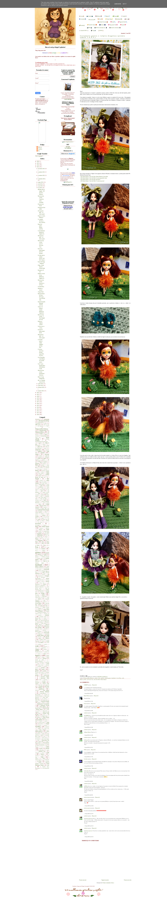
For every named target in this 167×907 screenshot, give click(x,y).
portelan (39, 666)
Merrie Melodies (40, 621)
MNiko (85, 749)
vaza (43, 752)
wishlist (40, 762)
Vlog (44, 758)
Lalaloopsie (44, 596)
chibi (36, 498)
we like (39, 761)
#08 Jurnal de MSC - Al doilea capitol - (41, 336)
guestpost (37, 556)
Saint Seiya (45, 699)
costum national (38, 512)
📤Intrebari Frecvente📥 (103, 22)
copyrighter (40, 511)
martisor (47, 615)
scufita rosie (45, 710)
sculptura (37, 712)
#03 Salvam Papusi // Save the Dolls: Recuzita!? (90, 179)
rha (39, 150)
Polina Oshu (40, 665)
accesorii (37, 435)
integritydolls (38, 578)
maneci (47, 608)
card (41, 485)
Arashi (39, 458)
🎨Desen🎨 (100, 19)
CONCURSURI (67, 99)
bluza (43, 471)
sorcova (45, 721)
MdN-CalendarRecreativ (45, 620)
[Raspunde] (94, 684)
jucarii (47, 581)
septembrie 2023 (41, 178)
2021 (38, 394)
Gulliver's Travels (45, 556)
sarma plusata (42, 706)
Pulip (40, 679)
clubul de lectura (46, 502)
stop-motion (40, 723)
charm (41, 496)
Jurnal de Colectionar (40, 585)
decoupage (37, 525)
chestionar (47, 496)
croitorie (44, 515)
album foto (40, 446)
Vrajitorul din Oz (38, 759)
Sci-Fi (39, 710)
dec (46, 522)
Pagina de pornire (105, 880)
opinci (46, 646)
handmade (114, 678)
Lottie (41, 605)
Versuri (42, 754)
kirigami (47, 589)
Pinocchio (42, 662)
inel (48, 574)
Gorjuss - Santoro (43, 555)
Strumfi (39, 725)
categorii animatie (46, 492)
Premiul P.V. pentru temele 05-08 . (41, 331)
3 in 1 (47, 426)
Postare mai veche (127, 880)
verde (47, 752)
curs (48, 518)
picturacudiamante (39, 661)
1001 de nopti (46, 424)
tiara (38, 740)
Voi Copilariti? (68, 148)
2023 (38, 166)
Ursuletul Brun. (41, 286)
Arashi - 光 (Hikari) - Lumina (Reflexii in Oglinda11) (41, 310)
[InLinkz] (68, 169)
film (43, 542)
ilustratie (43, 574)
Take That (40, 732)
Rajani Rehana (87, 695)
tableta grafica (39, 731)
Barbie (36, 465)
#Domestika (46, 419)
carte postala (42, 489)
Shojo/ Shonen (46, 717)
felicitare (40, 540)
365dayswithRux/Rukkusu (88, 678)
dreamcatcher (40, 535)
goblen (36, 555)
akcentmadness (38, 445)
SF (38, 715)
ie (38, 574)
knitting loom (41, 590)
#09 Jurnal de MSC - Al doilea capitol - (41, 237)
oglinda (45, 644)
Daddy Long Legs (46, 519)
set (48, 714)
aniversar (47, 454)
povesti (43, 667)
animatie (43, 452)
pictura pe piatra (40, 659)
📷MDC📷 (89, 27)
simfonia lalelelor (39, 719)
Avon (36, 462)
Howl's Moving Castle (43, 570)
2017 (38, 401)
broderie (47, 474)
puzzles (44, 682)
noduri (43, 641)
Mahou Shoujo (46, 607)
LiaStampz (37, 601)
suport (39, 728)
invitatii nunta (41, 579)
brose (45, 475)
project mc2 (44, 673)
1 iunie (45, 423)
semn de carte (46, 712)
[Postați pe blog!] (83, 676)
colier (40, 504)
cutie (39, 519)
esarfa (36, 537)
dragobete (39, 533)
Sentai (39, 713)
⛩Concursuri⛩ (92, 19)
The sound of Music (45, 738)
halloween (37, 561)
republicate (42, 689)
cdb (39, 493)
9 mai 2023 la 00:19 (89, 795)
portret (36, 667)
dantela (42, 520)
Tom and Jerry (46, 742)
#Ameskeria (38, 419)
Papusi (81, 679)
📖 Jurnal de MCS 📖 (83, 30)
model (48, 635)
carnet (48, 487)
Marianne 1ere (46, 613)
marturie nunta (43, 616)
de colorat (40, 522)
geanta (48, 552)
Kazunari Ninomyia (39, 586)
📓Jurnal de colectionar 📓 (115, 27)
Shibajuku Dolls (44, 715)
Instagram (47, 576)
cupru (43, 518)
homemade (46, 569)
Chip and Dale (43, 498)
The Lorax (44, 737)
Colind (47, 504)
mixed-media (46, 632)
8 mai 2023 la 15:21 (89, 747)
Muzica (47, 638)
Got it (124, 4)
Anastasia (47, 449)
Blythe (47, 472)
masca (45, 618)
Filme (48, 542)
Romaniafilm (38, 694)
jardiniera (47, 579)
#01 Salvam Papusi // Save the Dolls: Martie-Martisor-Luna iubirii (94, 176)
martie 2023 (40, 385)
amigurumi (38, 449)
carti (42, 491)
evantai (42, 537)
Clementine (37, 501)
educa (46, 536)
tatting (46, 732)
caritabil (47, 485)
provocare (46, 675)
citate (45, 500)
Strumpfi (45, 725)
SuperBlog (38, 726)
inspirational (40, 575)
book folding (41, 473)
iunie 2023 (40, 185)
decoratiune (39, 523)
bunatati (37, 478)
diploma (47, 528)
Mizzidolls (47, 634)
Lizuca (45, 604)
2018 (38, 400)
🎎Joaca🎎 (127, 19)
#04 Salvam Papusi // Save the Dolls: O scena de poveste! (92, 181)
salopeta (37, 701)
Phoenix (45, 658)
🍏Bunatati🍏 (116, 16)
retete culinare (46, 690)
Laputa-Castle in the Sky (40, 597)
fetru (99, 678)
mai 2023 (40, 187)
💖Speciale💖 (123, 24)
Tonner (37, 746)
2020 (38, 396)
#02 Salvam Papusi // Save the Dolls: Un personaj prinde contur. (94, 178)
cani (36, 484)
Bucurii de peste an (40, 477)
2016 (38, 403)
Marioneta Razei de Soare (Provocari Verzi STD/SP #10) (41, 297)
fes (47, 540)
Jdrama (38, 581)
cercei (42, 494)
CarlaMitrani (41, 487)
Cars (38, 488)
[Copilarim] (42, 142)
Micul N (40, 626)
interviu (47, 578)
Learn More (117, 4)
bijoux (37, 470)
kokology (42, 592)
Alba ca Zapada (46, 445)
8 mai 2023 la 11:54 (89, 701)
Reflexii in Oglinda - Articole (40, 323)
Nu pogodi (41, 642)
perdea (43, 657)
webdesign (47, 761)
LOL (36, 605)
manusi (47, 611)
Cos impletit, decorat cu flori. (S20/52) (41, 221)
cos (46, 511)
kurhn (43, 595)
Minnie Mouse (38, 631)
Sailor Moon (38, 699)
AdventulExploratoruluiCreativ (41, 441)
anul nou (47, 455)
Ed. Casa (47, 535)
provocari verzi (90, 679)
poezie (48, 663)
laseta (48, 597)
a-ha (41, 434)
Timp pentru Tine (45, 740)
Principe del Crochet (39, 672)
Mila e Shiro (39, 628)
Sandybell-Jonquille (45, 701)
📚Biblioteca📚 (98, 16)
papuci (45, 653)
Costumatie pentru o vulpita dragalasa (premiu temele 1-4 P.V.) (102, 36)
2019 (38, 398)
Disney (41, 529)
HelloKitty (47, 567)
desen (36, 526)
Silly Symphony (43, 718)
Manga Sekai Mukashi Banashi (42, 610)
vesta (42, 755)
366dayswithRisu (39, 432)
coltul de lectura (43, 505)
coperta (45, 507)
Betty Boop (39, 469)
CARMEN (86, 684)
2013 (38, 409)
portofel (45, 666)
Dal (38, 520)
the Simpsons (37, 738)
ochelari (39, 644)
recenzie (41, 686)
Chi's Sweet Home (43, 497)
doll (40, 531)
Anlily (40, 455)
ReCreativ (47, 686)
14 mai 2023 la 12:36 (89, 805)
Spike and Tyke (42, 722)
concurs (37, 507)
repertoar (47, 687)
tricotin (41, 748)
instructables (43, 577)
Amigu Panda (40, 291)
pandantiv (38, 650)
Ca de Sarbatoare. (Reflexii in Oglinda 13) (41, 232)
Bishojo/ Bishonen (46, 470)
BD (39, 466)
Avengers (45, 461)
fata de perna (46, 539)
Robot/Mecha (43, 693)
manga (39, 609)
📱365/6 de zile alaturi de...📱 (100, 27)
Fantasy (37, 539)
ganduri (102, 678)
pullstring (45, 679)
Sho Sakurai (38, 717)
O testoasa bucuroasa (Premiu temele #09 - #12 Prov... (41, 352)
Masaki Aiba (38, 618)
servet (44, 714)
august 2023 (40, 182)
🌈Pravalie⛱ (82, 25)
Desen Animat (45, 526)
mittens (39, 632)
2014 (38, 407)
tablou (48, 731)
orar (36, 647)
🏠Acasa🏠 (81, 16)
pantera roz (47, 651)
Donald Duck (46, 531)
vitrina (37, 758)
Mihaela (47, 627)
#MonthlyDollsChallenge (44, 420)
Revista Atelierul (44, 691)
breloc (41, 474)
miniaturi (37, 630)
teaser (43, 733)
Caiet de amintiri (43, 481)
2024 (38, 165)
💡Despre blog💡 (109, 19)
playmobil (47, 662)
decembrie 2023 (41, 168)
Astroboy (43, 459)
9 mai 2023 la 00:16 (89, 781)
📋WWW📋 (101, 30)
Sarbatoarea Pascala (45, 705)
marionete (40, 615)
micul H (47, 624)
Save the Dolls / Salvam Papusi (100, 679)
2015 (38, 405)
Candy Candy (44, 483)
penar (39, 657)
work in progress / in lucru (42, 763)
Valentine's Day (42, 751)
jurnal (44, 584)
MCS (36, 620)
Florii (44, 545)
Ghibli (45, 554)
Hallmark (45, 559)
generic (39, 554)
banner (44, 463)
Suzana (85, 703)
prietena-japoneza (87, 797)
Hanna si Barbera (39, 566)
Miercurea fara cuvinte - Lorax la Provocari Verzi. (41, 244)
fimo (39, 543)
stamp (48, 722)
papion (39, 653)
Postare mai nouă (82, 880)
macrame (37, 607)
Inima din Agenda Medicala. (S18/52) (41, 303)
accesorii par (44, 436)
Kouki (43, 593)
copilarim (86, 712)
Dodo (47, 529)
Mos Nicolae (46, 636)
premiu (85, 679)
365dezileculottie (43, 430)
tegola (42, 734)
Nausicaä (37, 641)
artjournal (37, 459)
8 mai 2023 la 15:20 (89, 727)
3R (48, 432)
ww (48, 765)
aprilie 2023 (40, 383)
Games (44, 550)
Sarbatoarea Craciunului (43, 704)
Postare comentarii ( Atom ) (108, 882)
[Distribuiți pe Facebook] (86, 676)
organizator (44, 647)
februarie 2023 (41, 387)
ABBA (45, 434)
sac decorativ (44, 698)
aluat (45, 448)
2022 (38, 392)
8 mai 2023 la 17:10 (89, 756)
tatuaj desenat (37, 733)
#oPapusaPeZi (41, 422)
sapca (43, 702)
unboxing (41, 749)
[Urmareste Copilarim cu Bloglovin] (67, 154)
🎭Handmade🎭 (118, 19)
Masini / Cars (38, 619)
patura (48, 655)
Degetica (45, 525)
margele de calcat (38, 613)
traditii (47, 746)
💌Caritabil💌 (124, 16)
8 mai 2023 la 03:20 (89, 693)
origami (37, 649)
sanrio (39, 702)
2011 (38, 412)
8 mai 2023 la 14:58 (89, 710)
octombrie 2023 (41, 175)
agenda (40, 442)
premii (37, 670)
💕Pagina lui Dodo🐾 (122, 22)
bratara (47, 473)
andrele (96, 678)
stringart (47, 723)
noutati (47, 641)
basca (48, 464)
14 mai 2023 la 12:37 (89, 813)
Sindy (46, 719)
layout (39, 598)
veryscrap (37, 755)
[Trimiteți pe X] (85, 676)
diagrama (41, 528)
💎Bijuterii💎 (107, 16)
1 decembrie (38, 423)
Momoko (40, 636)
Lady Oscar (37, 596)
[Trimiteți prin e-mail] (81, 676)
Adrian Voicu (38, 437)
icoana (44, 573)
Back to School (43, 462)
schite (48, 709)
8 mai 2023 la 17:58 (89, 766)
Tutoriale (68, 146)
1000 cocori (38, 424)
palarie (45, 649)
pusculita (44, 681)
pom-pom (47, 665)
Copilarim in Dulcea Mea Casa (42, 508)
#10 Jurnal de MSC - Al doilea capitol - (41, 212)
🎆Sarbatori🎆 (102, 24)
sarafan (48, 702)
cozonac (36, 513)
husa (36, 571)
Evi (46, 537)
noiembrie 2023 (41, 172)
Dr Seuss (47, 532)
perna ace (39, 658)
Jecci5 (43, 581)
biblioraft (45, 469)
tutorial (47, 748)
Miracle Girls (46, 631)
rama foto (40, 684)
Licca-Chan (118, 678)
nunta (48, 642)
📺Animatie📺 (90, 16)
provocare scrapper (45, 676)
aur (48, 459)
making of (40, 608)
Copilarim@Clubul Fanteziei (43, 509)
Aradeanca (47, 457)
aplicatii (40, 457)
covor (46, 512)
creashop (42, 513)
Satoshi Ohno (38, 708)
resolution (37, 690)
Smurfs (40, 721)
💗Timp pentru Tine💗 (113, 24)
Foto (37, 547)
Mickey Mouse (38, 624)
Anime (37, 454)
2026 (38, 161)
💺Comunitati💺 (82, 19)
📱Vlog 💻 (93, 30)
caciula (41, 480)
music (40, 638)
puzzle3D (37, 682)
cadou (47, 480)
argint (44, 458)
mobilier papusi (40, 635)
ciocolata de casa (38, 500)
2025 (38, 163)
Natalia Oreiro (43, 639)
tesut (45, 736)
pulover (37, 681)
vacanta (48, 749)
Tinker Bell (41, 741)
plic (38, 663)
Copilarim (74, 886)
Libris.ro (45, 601)
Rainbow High (46, 683)
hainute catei (40, 558)
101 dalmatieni (41, 426)
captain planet (42, 484)
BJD (38, 471)
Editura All (39, 536)
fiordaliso (86, 759)
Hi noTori (39, 569)
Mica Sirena (44, 623)
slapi (36, 721)
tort (42, 746)
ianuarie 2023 (41, 390)
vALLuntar (37, 752)
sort (36, 722)
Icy (48, 573)
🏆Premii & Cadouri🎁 (92, 24)
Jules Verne (42, 582)
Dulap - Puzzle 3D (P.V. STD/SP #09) (41, 267)
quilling (37, 683)
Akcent (44, 444)
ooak (123, 678)
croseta (37, 516)
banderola (37, 463)
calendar (37, 483)
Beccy (42, 467)
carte (42, 488)
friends (43, 548)
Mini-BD (46, 628)
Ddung (47, 520)
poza (36, 669)
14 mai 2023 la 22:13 (89, 825)
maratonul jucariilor (42, 612)
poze (43, 669)
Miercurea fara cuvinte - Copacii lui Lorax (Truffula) (41, 199)
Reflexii (40, 687)
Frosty (37, 550)
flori (43, 543)
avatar (39, 461)
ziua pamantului (46, 768)
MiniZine (45, 630)
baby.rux (40, 147)
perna (48, 657)
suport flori (46, 728)
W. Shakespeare (46, 759)
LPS (46, 605)
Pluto (43, 663)
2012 (38, 411)
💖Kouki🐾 (113, 22)
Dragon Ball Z (46, 533)
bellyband (47, 467)
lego (44, 600)
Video (42, 757)
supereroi (47, 726)
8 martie (41, 433)
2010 (38, 414)
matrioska (45, 619)
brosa (40, 475)
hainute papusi (108, 678)
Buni (48, 478)
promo (37, 675)
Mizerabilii (41, 634)
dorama (40, 532)
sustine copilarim (43, 729)
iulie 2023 (40, 184)
